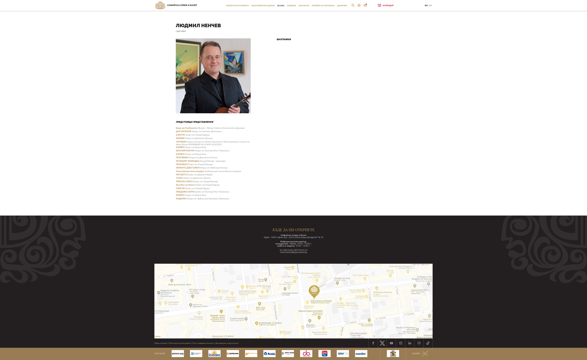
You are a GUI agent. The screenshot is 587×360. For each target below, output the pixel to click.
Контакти (304, 5)
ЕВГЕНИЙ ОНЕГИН (185, 150)
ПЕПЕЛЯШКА (182, 157)
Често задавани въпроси (203, 343)
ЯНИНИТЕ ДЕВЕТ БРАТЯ (187, 167)
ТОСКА (179, 178)
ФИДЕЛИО (181, 198)
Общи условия (160, 343)
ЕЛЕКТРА (180, 135)
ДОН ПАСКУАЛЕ (183, 131)
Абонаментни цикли (263, 5)
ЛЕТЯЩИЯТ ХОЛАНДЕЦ (187, 161)
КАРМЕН (180, 147)
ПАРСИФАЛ (181, 164)
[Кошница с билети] (365, 5)
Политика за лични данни (180, 343)
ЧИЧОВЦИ (181, 141)
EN (430, 5)
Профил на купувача (323, 5)
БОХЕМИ (180, 138)
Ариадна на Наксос (185, 185)
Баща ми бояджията (186, 128)
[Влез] (359, 5)
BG (426, 5)
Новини (291, 5)
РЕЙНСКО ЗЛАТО (184, 181)
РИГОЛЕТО (181, 174)
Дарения (342, 5)
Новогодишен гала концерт (190, 171)
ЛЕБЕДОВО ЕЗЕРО (185, 191)
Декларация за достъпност (227, 343)
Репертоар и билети (237, 5)
